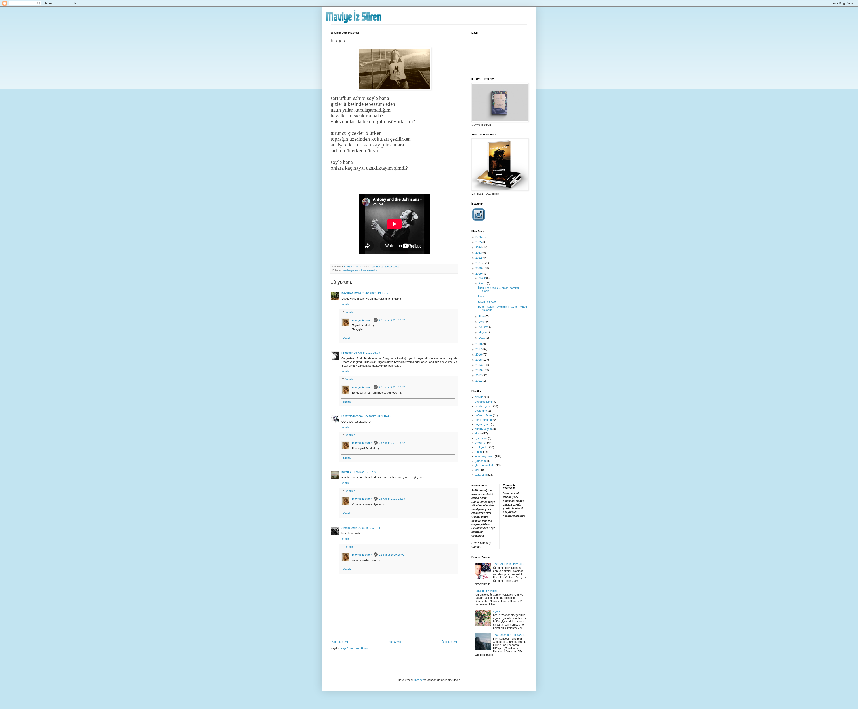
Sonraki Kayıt (340, 641)
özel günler (481, 447)
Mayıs (482, 332)
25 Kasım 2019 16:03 (367, 352)
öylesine (480, 442)
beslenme (481, 410)
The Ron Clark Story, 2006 (509, 564)
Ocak (482, 337)
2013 (478, 370)
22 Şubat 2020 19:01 (391, 554)
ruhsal (478, 451)
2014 (478, 365)
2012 (478, 375)
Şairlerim (480, 461)
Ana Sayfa (395, 641)
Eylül (482, 321)
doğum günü (482, 424)
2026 (478, 237)
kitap (478, 433)
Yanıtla (345, 304)
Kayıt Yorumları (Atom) (354, 648)
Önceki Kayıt (449, 641)
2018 (478, 344)
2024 (478, 247)
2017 (478, 349)
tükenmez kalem (488, 301)
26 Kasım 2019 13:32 (392, 320)
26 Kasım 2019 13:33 (392, 498)
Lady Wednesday (352, 416)
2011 (478, 380)
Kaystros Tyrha (351, 293)
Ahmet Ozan (349, 527)
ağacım (497, 611)
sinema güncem (484, 456)
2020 (478, 268)
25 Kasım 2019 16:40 (378, 416)
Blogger (419, 680)
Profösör (347, 352)
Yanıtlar (350, 312)
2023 (478, 252)
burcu (345, 472)
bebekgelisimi (483, 401)
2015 (478, 359)
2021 (478, 263)
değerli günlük (483, 415)
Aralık (482, 278)
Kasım (483, 283)
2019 (478, 273)
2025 (478, 242)
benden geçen (350, 270)
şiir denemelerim (368, 270)
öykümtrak (481, 438)
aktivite (479, 397)
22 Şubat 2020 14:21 (371, 527)
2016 (478, 354)
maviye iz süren (362, 320)
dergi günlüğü (483, 419)
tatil (477, 470)
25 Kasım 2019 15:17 (375, 293)
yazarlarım (481, 474)
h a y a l (483, 296)
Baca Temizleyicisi (486, 591)
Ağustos (484, 327)
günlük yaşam (483, 429)
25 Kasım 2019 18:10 (363, 472)
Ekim (482, 316)
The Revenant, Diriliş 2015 (509, 635)
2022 (478, 257)
